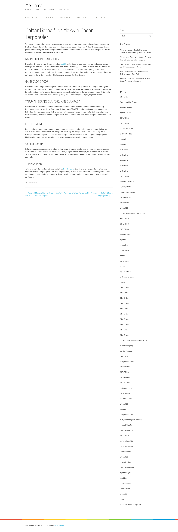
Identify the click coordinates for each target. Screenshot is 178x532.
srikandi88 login (126, 462)
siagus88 (123, 494)
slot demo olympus (127, 277)
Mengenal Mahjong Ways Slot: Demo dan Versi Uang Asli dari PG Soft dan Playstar (46, 194)
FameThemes (59, 525)
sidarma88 (124, 409)
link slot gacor (68, 169)
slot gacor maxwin (127, 361)
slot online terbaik (126, 107)
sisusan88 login (126, 451)
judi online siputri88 (127, 192)
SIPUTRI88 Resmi (127, 467)
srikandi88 (124, 208)
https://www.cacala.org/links (130, 504)
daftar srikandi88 (126, 441)
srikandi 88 (124, 245)
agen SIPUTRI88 (126, 112)
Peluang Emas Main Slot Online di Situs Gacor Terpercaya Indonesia (135, 79)
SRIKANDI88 (125, 202)
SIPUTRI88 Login (126, 430)
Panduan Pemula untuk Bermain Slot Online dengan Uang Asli (134, 72)
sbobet (122, 255)
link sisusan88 (125, 483)
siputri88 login (125, 472)
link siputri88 (125, 488)
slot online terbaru (127, 181)
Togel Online (100, 17)
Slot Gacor (124, 356)
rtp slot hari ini (125, 271)
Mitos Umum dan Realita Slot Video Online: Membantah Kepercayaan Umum (135, 51)
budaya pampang (126, 345)
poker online (124, 250)
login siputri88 (125, 186)
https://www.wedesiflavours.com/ (132, 213)
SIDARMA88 (125, 377)
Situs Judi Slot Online (128, 102)
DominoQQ (48, 17)
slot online (124, 139)
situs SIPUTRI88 (126, 128)
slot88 (122, 282)
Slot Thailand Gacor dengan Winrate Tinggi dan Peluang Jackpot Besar (136, 65)
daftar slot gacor (126, 393)
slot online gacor (126, 234)
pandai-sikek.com (126, 351)
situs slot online (126, 398)
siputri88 (123, 478)
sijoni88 (123, 499)
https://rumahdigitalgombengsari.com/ (134, 340)
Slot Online (82, 17)
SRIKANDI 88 (125, 197)
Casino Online (31, 17)
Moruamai (34, 5)
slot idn (63, 64)
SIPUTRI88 (124, 123)
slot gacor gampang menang (131, 419)
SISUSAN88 (125, 382)
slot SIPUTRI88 (126, 134)
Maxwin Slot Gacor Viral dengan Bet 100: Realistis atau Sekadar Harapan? (135, 58)
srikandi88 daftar (126, 425)
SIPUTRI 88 (124, 118)
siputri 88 (123, 239)
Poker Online (65, 17)
